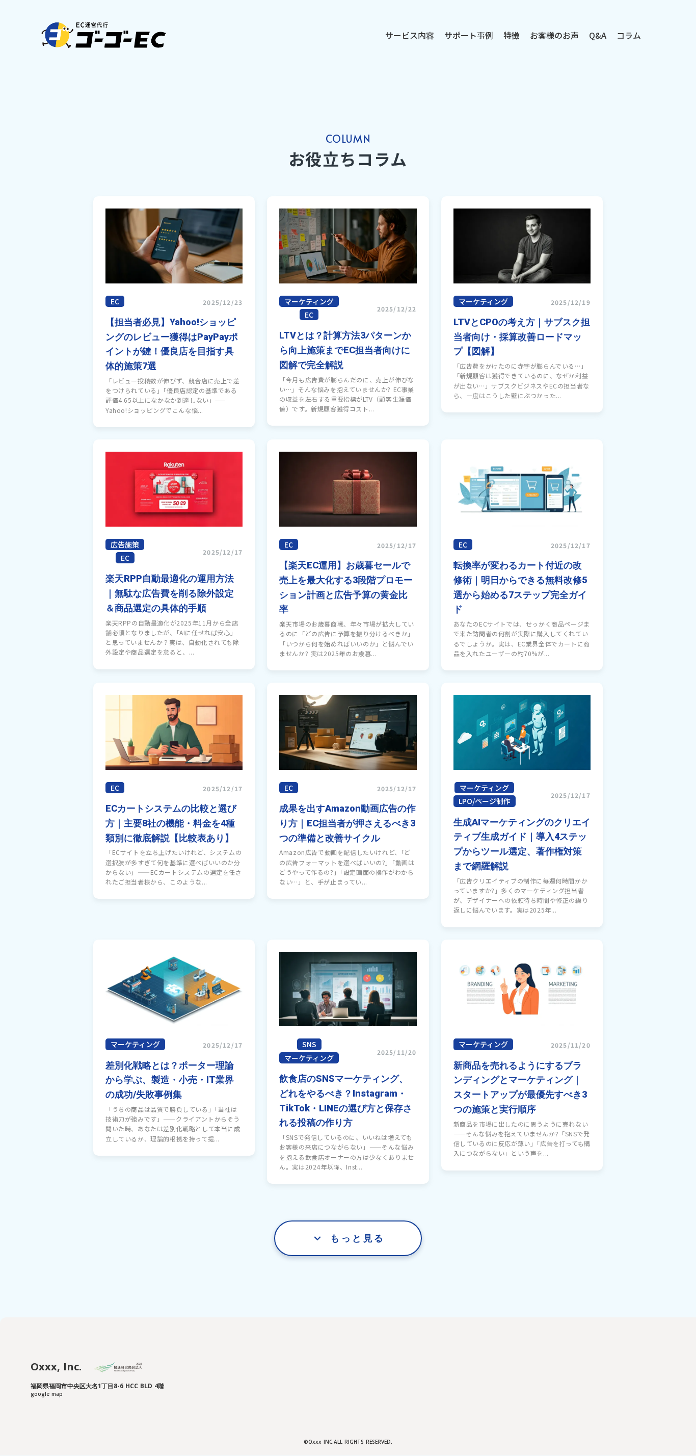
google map (47, 1393)
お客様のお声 (554, 35)
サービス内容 (409, 35)
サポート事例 (468, 35)
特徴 (511, 35)
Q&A (597, 35)
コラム (629, 35)
